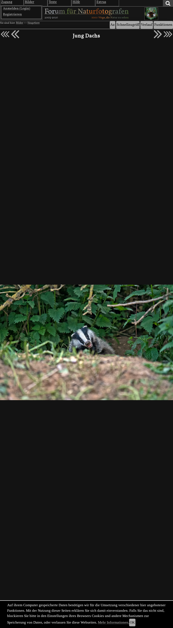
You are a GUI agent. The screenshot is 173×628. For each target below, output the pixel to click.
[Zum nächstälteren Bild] (168, 34)
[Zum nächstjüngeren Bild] (5, 34)
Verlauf (146, 24)
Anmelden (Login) (16, 8)
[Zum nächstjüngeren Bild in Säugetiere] (15, 34)
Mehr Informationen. (113, 622)
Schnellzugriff (128, 24)
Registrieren (12, 14)
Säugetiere (33, 23)
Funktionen (163, 24)
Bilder (19, 23)
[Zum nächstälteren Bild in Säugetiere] (158, 34)
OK (132, 622)
